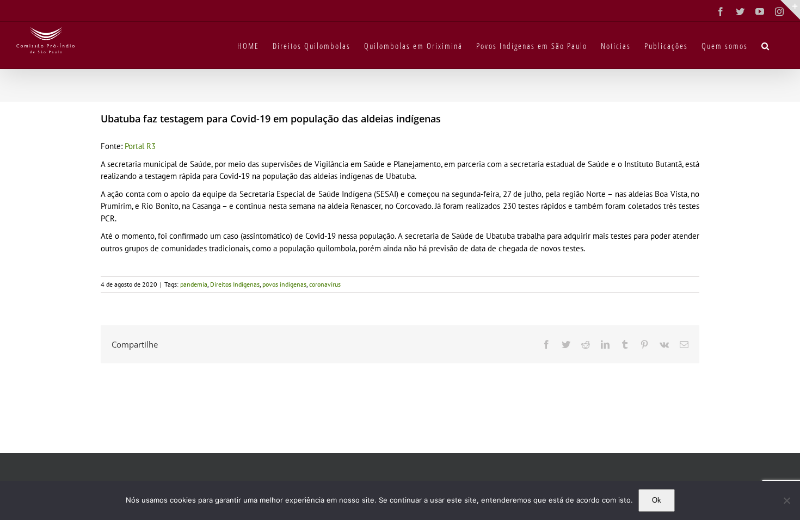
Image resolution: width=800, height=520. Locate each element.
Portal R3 (140, 146)
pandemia (193, 284)
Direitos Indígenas (235, 284)
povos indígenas (284, 284)
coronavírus (325, 284)
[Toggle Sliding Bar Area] (790, 10)
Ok (656, 500)
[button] (765, 45)
